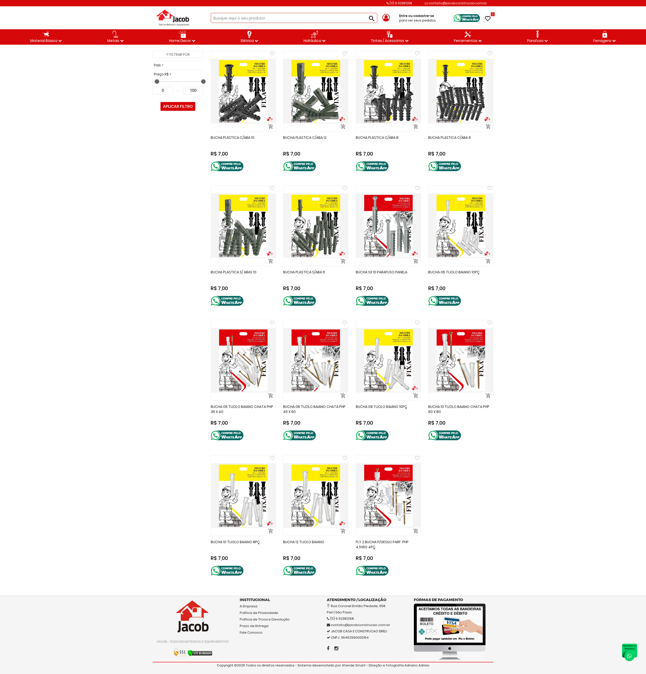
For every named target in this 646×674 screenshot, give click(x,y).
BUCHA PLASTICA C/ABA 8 (377, 137)
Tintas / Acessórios (388, 40)
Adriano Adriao (417, 665)
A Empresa (248, 606)
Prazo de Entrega (254, 626)
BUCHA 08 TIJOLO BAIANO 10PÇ (381, 406)
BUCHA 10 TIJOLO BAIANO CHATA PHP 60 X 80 (458, 409)
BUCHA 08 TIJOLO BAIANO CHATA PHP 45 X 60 (314, 409)
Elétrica (248, 40)
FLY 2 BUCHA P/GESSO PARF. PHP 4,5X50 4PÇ (382, 544)
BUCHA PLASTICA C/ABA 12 (305, 137)
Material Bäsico (44, 40)
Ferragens (602, 40)
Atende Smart (354, 665)
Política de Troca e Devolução (265, 619)
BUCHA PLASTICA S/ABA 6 (304, 272)
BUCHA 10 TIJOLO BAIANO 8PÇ (235, 542)
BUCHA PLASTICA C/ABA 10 (232, 137)
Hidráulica (313, 40)
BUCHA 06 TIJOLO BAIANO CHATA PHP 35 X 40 (242, 409)
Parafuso (535, 40)
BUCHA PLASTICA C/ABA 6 (449, 137)
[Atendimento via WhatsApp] (629, 651)
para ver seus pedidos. (417, 18)
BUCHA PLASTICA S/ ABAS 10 (233, 272)
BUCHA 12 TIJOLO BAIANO (303, 542)
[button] (178, 54)
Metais (113, 40)
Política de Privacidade (259, 612)
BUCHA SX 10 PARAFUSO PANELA (381, 272)
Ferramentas (466, 40)
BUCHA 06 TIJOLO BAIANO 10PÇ (454, 272)
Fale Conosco (251, 632)
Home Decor (180, 40)
